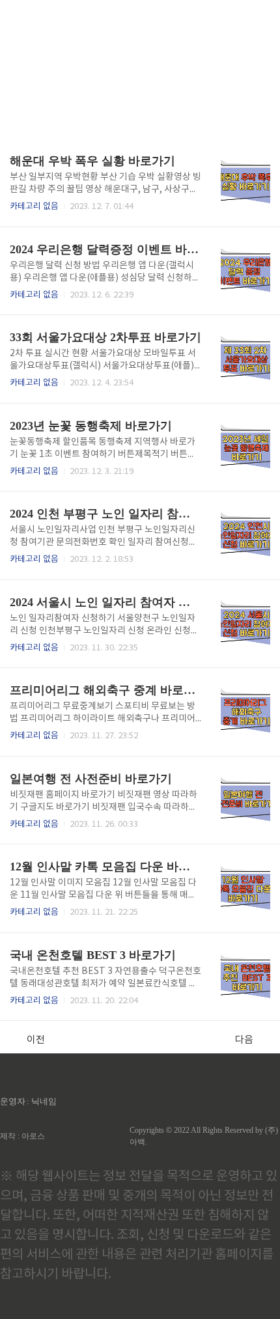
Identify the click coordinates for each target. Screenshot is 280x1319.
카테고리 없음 (34, 207)
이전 (36, 1040)
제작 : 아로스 (22, 1136)
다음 (244, 1040)
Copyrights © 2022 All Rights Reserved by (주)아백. (204, 1136)
